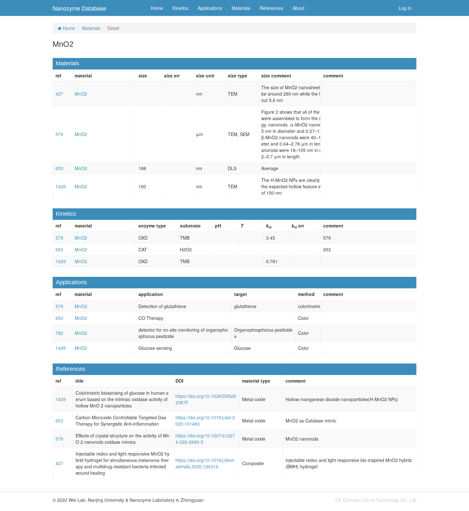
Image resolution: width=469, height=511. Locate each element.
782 (59, 333)
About (298, 8)
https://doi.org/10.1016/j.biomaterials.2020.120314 (204, 463)
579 (59, 134)
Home (157, 8)
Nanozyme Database (79, 8)
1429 (61, 186)
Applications (210, 8)
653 (59, 168)
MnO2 (81, 93)
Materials (241, 8)
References (271, 8)
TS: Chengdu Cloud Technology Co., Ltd (375, 500)
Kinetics (180, 8)
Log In (405, 8)
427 (59, 93)
